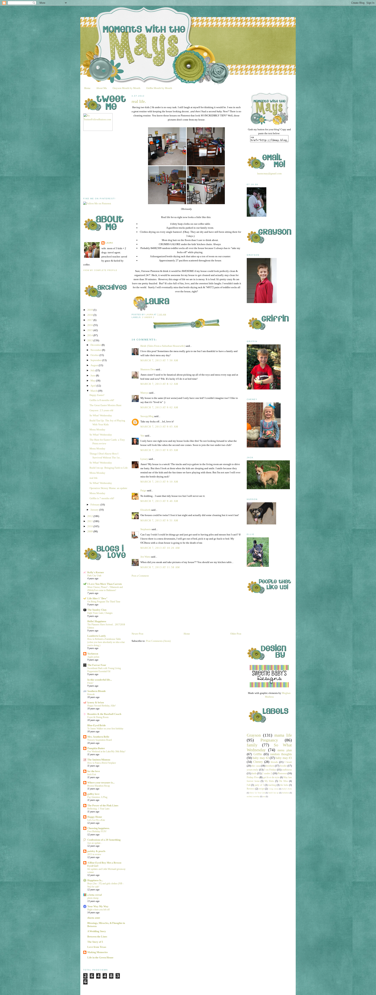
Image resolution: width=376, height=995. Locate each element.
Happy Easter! (96, 395)
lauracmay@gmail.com (269, 173)
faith (254, 773)
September (96, 360)
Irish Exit (91, 774)
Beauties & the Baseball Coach (104, 714)
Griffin (257, 754)
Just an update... (94, 843)
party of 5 (259, 785)
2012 (90, 516)
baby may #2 (261, 758)
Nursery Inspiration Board (99, 740)
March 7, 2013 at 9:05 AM (159, 426)
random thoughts (281, 754)
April (93, 385)
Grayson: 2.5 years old (101, 410)
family (252, 745)
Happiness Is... (95, 880)
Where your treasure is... (101, 782)
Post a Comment (140, 575)
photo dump (93, 898)
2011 (90, 521)
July (93, 370)
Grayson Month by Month (126, 88)
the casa (256, 765)
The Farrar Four (96, 665)
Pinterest (282, 773)
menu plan (284, 750)
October (94, 355)
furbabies (285, 793)
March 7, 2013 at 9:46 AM (159, 501)
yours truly (252, 769)
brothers (270, 765)
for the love (93, 771)
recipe (261, 789)
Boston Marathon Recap (98, 785)
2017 (90, 320)
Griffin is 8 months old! (101, 400)
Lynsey (144, 458)
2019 (90, 309)
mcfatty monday (253, 796)
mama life (283, 735)
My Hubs (269, 781)
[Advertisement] (112, 164)
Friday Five (253, 777)
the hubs (284, 785)
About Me (101, 88)
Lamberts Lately (96, 635)
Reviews (251, 789)
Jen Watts (145, 556)
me (264, 796)
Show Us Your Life (257, 793)
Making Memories (97, 952)
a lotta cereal (94, 894)
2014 (90, 335)
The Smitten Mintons (98, 759)
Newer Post (137, 633)
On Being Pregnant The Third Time (103, 601)
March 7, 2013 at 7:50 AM (159, 360)
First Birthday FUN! (97, 831)
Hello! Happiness (96, 621)
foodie (283, 765)
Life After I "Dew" (97, 598)
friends (274, 762)
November (96, 350)
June (93, 375)
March (94, 390)
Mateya (144, 392)
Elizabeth (145, 509)
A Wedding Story (96, 931)
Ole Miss (283, 781)
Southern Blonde (96, 691)
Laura (109, 243)
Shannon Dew (147, 369)
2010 (90, 526)
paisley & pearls (96, 851)
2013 (90, 340)
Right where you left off (98, 909)
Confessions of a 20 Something (104, 839)
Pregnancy (269, 740)
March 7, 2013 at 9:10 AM (159, 481)
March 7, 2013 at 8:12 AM (159, 383)
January (94, 509)
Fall (248, 785)
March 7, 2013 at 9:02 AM (159, 407)
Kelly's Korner (95, 572)
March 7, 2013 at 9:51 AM (159, 520)
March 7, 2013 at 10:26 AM (160, 547)
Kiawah (91, 694)
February (95, 504)
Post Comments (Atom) (158, 640)
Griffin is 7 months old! (101, 498)
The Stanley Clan (96, 609)
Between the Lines (97, 936)
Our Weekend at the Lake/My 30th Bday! (106, 751)
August (94, 365)
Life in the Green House (100, 957)
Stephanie (145, 529)
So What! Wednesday (100, 415)
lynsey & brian (95, 702)
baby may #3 (284, 758)
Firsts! (90, 683)
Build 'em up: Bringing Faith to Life (108, 467)
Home (87, 88)
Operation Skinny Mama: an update (108, 488)
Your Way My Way (97, 906)
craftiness (287, 769)
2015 (90, 330)
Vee (142, 435)
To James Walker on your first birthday (105, 728)
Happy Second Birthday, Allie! (101, 705)
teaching (272, 785)
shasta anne (93, 917)
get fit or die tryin (271, 777)
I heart (288, 762)
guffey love (93, 793)
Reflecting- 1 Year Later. (98, 808)
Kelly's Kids (287, 789)
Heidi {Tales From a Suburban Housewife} (162, 345)
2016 (90, 325)
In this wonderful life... (99, 679)
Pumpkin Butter (96, 748)
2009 (90, 531)
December (96, 344)
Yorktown (92, 653)
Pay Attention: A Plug (97, 797)
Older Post (235, 633)
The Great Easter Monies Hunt (105, 405)
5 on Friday (270, 769)
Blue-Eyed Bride (96, 725)
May (93, 380)
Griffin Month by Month (159, 88)
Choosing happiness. (98, 828)
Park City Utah (94, 575)
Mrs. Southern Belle (98, 736)
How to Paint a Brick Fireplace (101, 762)
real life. (93, 477)
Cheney (258, 761)
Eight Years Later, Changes (100, 613)
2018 (90, 314)
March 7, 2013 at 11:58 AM (160, 567)
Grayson (254, 735)
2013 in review (94, 854)
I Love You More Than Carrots (104, 583)
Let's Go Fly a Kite (96, 820)
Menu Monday (97, 429)
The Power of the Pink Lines (102, 805)
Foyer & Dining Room (97, 717)
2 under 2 (148, 317)
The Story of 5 (95, 941)
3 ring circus (273, 789)
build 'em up (273, 793)
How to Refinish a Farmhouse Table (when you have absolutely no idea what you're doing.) (106, 642)
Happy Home (94, 816)
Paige (143, 490)
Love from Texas (96, 946)
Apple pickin (93, 656)
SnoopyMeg (147, 416)
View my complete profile (100, 270)
